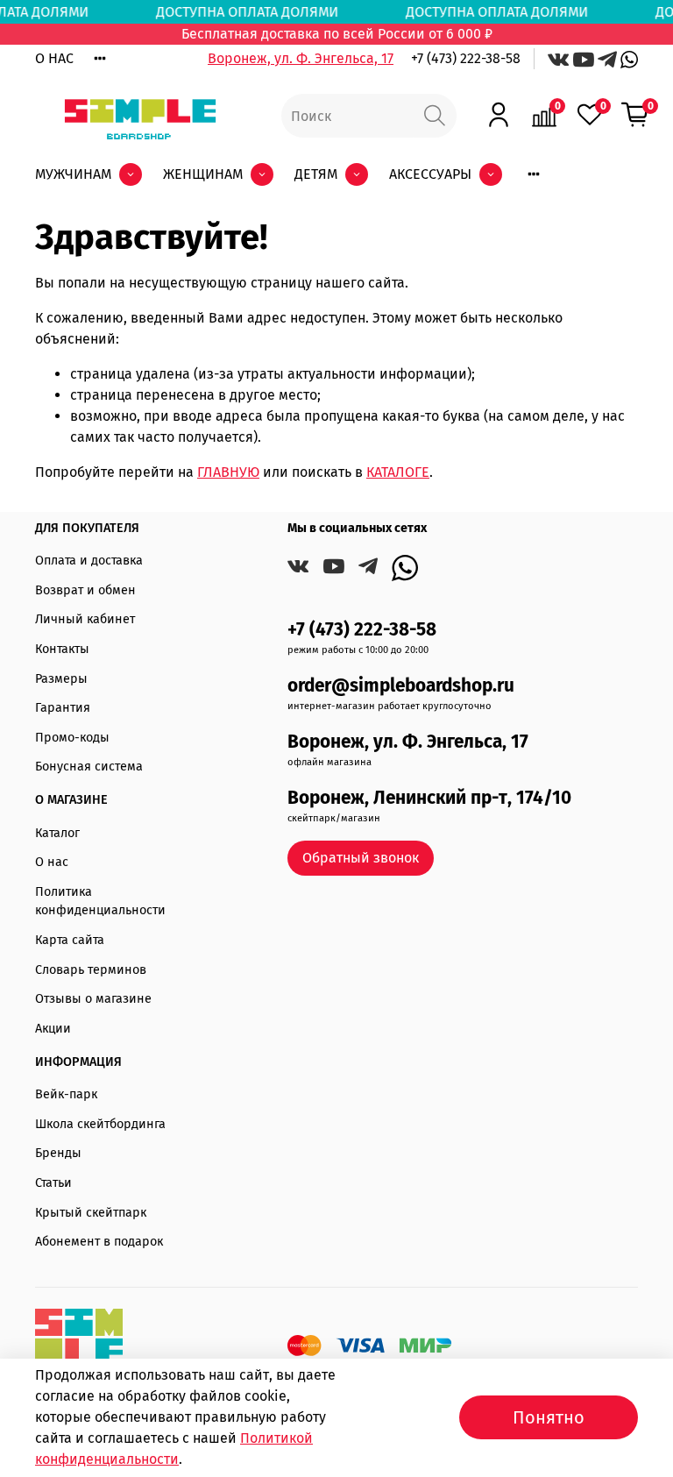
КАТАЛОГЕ (397, 472)
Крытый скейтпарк (90, 1212)
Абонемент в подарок (99, 1241)
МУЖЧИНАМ (73, 174)
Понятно (548, 1417)
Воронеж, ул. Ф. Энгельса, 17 (300, 58)
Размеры (61, 678)
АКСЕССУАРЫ (430, 174)
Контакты (62, 649)
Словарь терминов (90, 969)
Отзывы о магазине (93, 998)
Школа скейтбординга (100, 1124)
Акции (53, 1028)
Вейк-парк (66, 1094)
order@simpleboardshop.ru (400, 686)
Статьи (53, 1182)
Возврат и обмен (85, 590)
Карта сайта (69, 940)
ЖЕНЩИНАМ (203, 174)
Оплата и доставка (89, 560)
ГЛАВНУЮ (228, 472)
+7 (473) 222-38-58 (466, 58)
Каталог (57, 833)
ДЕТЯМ (315, 174)
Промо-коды (72, 737)
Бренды (58, 1153)
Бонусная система (89, 766)
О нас (51, 862)
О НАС (54, 58)
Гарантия (62, 707)
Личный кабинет (85, 619)
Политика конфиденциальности (100, 901)
